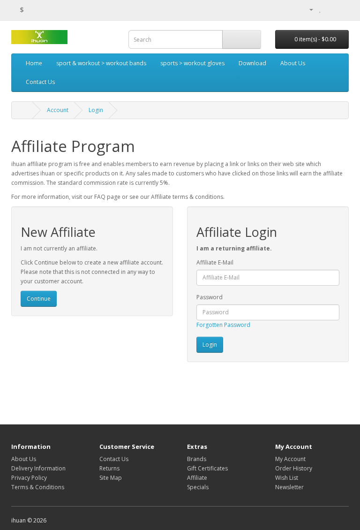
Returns (109, 468)
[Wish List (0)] (320, 9)
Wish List (286, 478)
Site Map (110, 478)
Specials (198, 487)
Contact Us (40, 82)
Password (209, 297)
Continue (39, 299)
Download (252, 63)
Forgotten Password (223, 325)
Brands (196, 459)
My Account (290, 459)
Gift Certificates (207, 468)
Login (96, 110)
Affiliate (197, 478)
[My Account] (307, 9)
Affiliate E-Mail (214, 262)
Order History (293, 468)
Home (34, 63)
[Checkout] (341, 9)
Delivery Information (38, 468)
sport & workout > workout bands (101, 63)
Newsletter (289, 487)
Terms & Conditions (37, 487)
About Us (292, 63)
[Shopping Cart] (330, 9)
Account (57, 110)
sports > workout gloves (192, 63)
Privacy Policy (29, 478)
